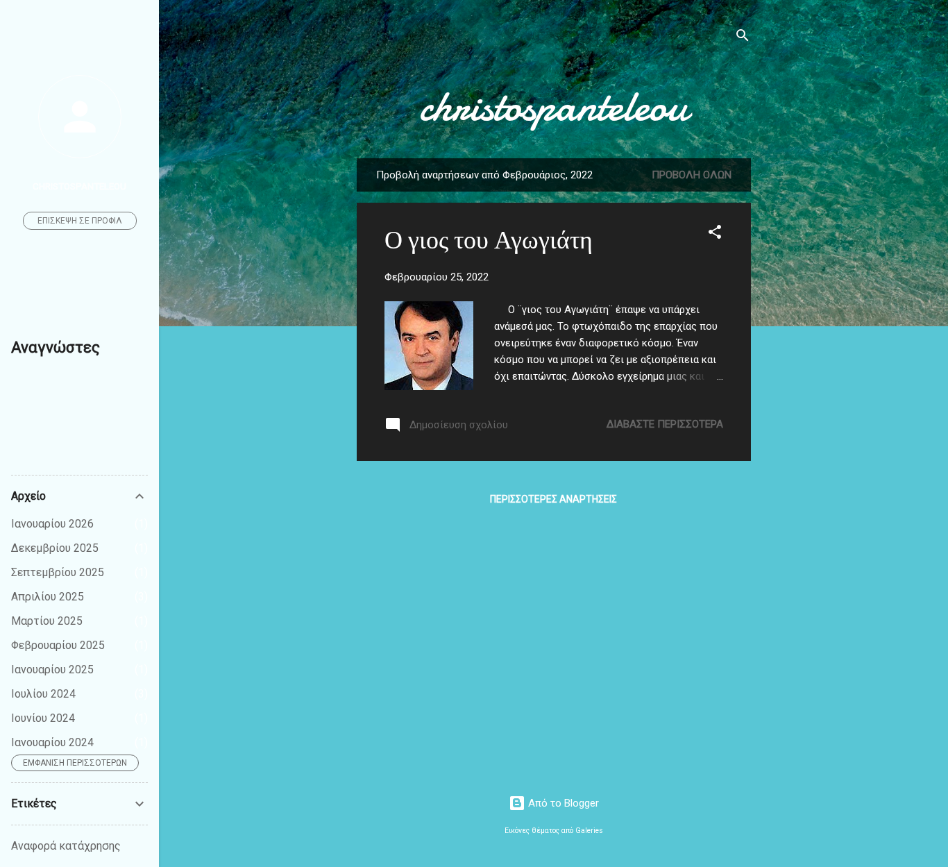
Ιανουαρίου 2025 (52, 669)
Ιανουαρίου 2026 (52, 523)
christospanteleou (553, 106)
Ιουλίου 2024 (43, 693)
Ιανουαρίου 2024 (52, 742)
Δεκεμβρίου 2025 (55, 548)
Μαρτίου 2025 (47, 621)
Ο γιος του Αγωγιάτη (488, 241)
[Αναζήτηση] (742, 38)
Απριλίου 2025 (47, 596)
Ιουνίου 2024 (43, 718)
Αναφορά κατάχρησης (66, 845)
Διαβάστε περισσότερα (665, 424)
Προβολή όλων (691, 175)
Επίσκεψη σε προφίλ (79, 221)
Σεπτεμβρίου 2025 (57, 572)
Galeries (589, 830)
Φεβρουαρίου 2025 (58, 645)
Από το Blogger (562, 803)
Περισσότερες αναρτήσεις (553, 499)
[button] (714, 234)
